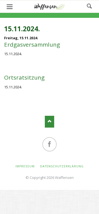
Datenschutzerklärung (62, 166)
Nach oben (49, 122)
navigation (10, 6)
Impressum (24, 166)
